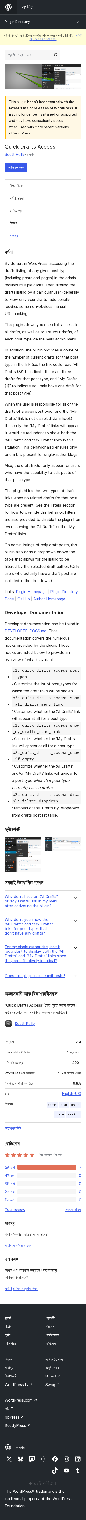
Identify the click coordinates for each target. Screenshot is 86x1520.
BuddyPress (18, 1425)
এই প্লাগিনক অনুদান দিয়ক (21, 1288)
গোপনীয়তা (11, 1343)
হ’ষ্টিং (8, 1335)
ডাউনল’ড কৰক (16, 167)
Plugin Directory (17, 22)
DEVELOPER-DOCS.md (26, 631)
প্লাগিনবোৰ (52, 1335)
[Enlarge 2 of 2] (74, 843)
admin (52, 1105)
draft (63, 1105)
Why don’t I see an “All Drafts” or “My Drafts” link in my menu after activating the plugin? (31, 901)
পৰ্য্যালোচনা (17, 198)
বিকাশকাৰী (11, 1376)
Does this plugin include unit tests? (35, 976)
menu (60, 1114)
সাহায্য (14, 235)
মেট (9, 1408)
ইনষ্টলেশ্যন (16, 210)
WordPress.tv (19, 1384)
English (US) (71, 1093)
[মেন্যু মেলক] (78, 7)
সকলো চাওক (73, 1209)
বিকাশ (13, 223)
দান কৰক (53, 1376)
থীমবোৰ (49, 1326)
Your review (15, 1209)
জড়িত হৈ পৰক (54, 1359)
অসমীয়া (20, 1447)
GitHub (23, 598)
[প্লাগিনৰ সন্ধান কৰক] (55, 55)
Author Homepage (49, 598)
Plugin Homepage (31, 591)
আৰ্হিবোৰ (50, 1343)
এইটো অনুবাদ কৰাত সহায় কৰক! (56, 37)
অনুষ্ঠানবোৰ (52, 1367)
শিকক (8, 1359)
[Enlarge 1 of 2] (34, 843)
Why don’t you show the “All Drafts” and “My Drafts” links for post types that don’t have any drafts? (29, 926)
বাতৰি (8, 1326)
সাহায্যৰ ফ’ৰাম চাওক (18, 1245)
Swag (52, 1384)
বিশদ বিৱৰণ (16, 186)
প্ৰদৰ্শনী (50, 1318)
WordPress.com (21, 1400)
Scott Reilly (15, 154)
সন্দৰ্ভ (8, 1318)
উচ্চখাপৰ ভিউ (13, 1128)
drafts (75, 1105)
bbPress (14, 1417)
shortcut (73, 1114)
